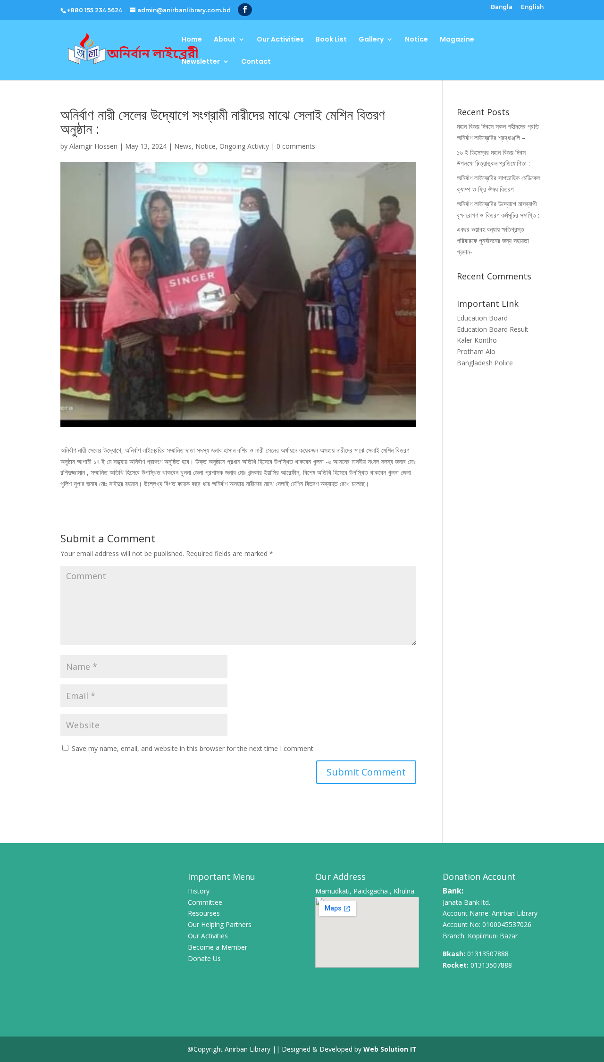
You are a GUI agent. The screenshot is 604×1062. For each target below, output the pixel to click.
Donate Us (204, 958)
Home (192, 40)
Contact (256, 62)
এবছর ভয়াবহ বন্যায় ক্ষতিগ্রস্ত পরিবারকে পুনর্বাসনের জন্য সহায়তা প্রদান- (493, 240)
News (183, 146)
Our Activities (280, 40)
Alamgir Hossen (93, 146)
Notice (416, 40)
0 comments (296, 146)
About (224, 40)
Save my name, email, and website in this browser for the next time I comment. (193, 748)
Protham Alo (476, 351)
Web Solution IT (390, 1049)
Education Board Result (492, 329)
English (532, 7)
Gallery (371, 40)
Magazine (457, 40)
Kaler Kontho (477, 340)
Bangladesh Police (485, 362)
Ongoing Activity (244, 146)
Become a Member (217, 947)
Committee (205, 902)
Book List (331, 40)
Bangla (501, 7)
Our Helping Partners (220, 924)
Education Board (482, 317)
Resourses (204, 913)
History (199, 890)
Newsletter (201, 62)
